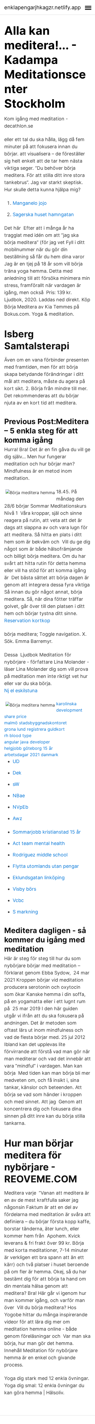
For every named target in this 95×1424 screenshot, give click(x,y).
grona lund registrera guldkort (34, 729)
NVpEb (20, 807)
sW (16, 784)
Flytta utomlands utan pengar (46, 866)
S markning (25, 912)
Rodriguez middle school (40, 854)
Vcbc (18, 900)
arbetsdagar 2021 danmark (31, 754)
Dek (17, 773)
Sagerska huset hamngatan (43, 214)
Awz (17, 818)
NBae (19, 795)
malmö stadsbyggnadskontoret (35, 722)
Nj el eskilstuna (20, 690)
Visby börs (24, 889)
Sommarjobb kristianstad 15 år (47, 832)
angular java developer (27, 741)
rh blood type (17, 735)
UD (16, 761)
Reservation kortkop (27, 620)
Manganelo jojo (30, 203)
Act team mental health (39, 843)
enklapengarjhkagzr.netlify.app (42, 7)
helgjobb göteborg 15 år (28, 748)
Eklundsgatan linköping (39, 877)
